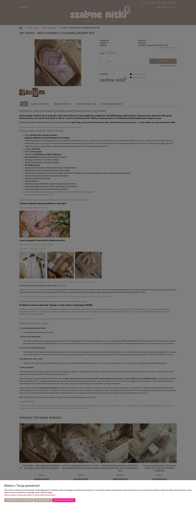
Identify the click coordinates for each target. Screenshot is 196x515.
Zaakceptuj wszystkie (64, 500)
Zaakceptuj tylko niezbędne (19, 500)
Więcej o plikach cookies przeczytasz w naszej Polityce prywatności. (30, 495)
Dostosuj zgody (42, 500)
